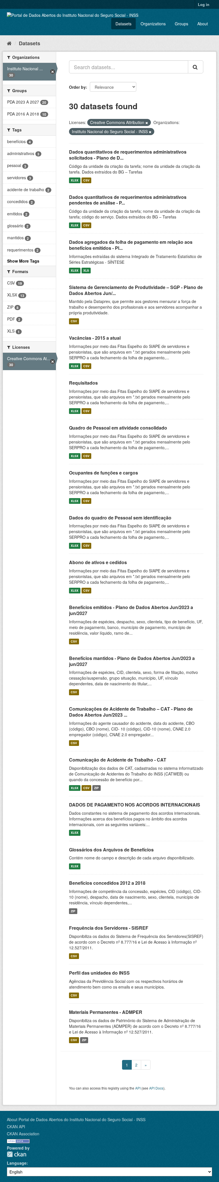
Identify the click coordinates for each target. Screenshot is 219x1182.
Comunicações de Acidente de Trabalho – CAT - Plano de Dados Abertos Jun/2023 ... (131, 712)
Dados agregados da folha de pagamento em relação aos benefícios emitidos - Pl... (130, 245)
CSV (86, 180)
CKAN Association (23, 1133)
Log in (203, 4)
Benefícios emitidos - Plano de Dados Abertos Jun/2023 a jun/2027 (131, 610)
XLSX (74, 180)
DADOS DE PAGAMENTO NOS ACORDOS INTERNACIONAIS (134, 804)
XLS (86, 270)
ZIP (96, 788)
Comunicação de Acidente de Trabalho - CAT (117, 759)
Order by (77, 87)
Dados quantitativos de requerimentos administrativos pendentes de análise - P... (127, 200)
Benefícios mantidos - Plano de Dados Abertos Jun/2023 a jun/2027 (132, 661)
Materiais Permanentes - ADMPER (105, 1012)
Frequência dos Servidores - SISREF (108, 928)
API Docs (156, 1088)
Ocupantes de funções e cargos (103, 472)
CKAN (16, 1154)
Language (17, 1163)
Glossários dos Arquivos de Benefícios (111, 849)
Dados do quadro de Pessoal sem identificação (120, 517)
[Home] (9, 43)
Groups (181, 23)
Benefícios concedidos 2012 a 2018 (107, 883)
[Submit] (195, 66)
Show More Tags (23, 261)
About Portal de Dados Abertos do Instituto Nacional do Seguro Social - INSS (76, 1119)
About (202, 23)
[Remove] (146, 122)
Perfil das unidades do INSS (99, 972)
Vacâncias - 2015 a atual (95, 338)
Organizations (153, 23)
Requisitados (83, 382)
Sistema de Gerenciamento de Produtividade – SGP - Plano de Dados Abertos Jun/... (136, 290)
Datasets (123, 23)
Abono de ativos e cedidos (98, 562)
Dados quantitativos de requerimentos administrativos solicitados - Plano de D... (127, 154)
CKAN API (16, 1126)
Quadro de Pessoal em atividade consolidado (118, 427)
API (138, 1088)
